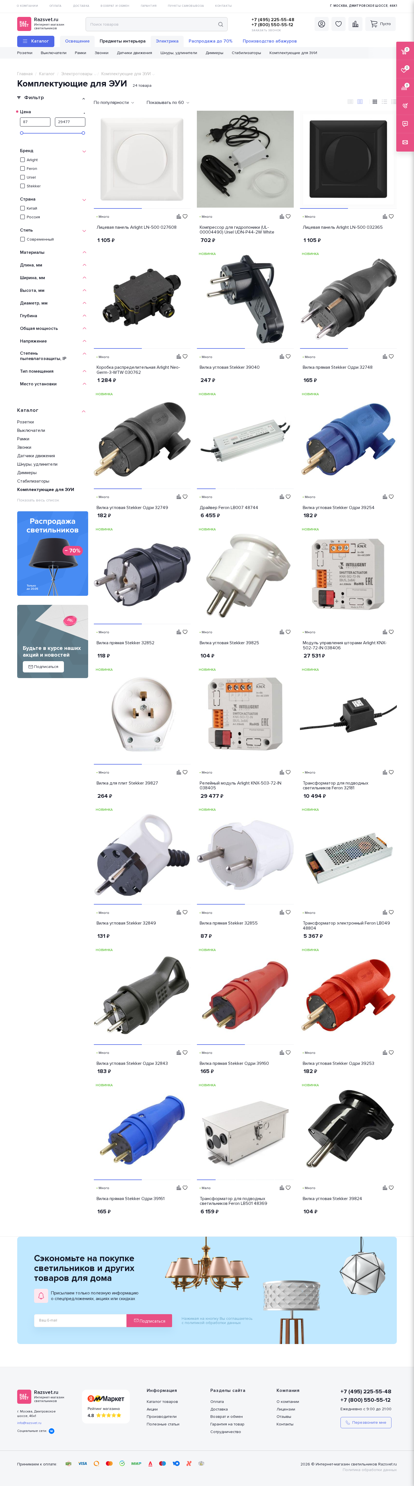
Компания (288, 1390)
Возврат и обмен (226, 1416)
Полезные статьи (163, 1424)
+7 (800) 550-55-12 (272, 25)
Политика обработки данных (370, 1470)
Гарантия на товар (227, 1424)
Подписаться (152, 1321)
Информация (162, 1390)
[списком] (384, 101)
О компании (288, 1401)
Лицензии (286, 1409)
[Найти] (221, 24)
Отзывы (284, 1416)
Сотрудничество (225, 1431)
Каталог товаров (162, 1401)
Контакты (285, 1424)
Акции (152, 1409)
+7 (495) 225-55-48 (272, 20)
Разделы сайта (228, 1390)
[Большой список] (350, 101)
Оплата (217, 1401)
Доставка (219, 1409)
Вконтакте (51, 1431)
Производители (162, 1416)
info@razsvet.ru (29, 1423)
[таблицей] (394, 101)
